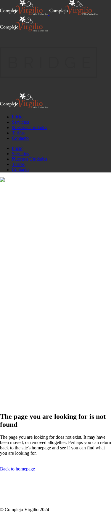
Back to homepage (17, 468)
